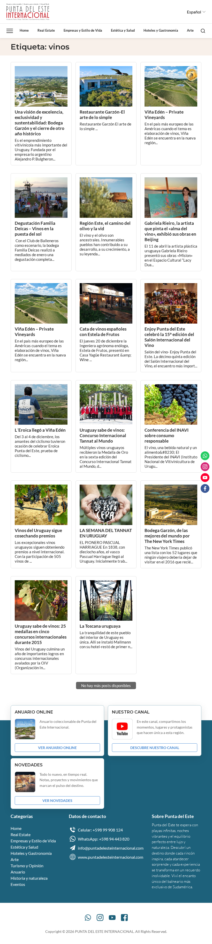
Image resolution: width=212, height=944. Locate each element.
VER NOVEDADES (57, 800)
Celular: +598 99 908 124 (100, 829)
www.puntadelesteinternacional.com (110, 857)
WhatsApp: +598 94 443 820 (103, 838)
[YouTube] (112, 917)
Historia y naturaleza (29, 878)
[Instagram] (100, 917)
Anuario (18, 871)
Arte (190, 30)
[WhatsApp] (88, 917)
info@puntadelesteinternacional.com (110, 847)
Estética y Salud (123, 30)
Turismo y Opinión (27, 865)
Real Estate (46, 30)
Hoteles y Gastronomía (160, 30)
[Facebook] (124, 917)
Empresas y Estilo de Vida (83, 30)
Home (24, 30)
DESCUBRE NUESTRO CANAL (154, 747)
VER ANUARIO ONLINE (57, 747)
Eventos (18, 884)
